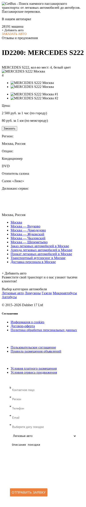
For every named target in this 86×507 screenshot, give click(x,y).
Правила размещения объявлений (36, 351)
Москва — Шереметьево (29, 242)
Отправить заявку (29, 492)
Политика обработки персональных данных (44, 330)
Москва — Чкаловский (28, 238)
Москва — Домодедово (28, 230)
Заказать (9, 128)
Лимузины (33, 293)
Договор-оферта (23, 326)
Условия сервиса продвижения (34, 372)
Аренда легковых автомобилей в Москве (41, 250)
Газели (47, 293)
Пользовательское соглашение (33, 347)
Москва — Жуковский (27, 234)
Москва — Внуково (25, 226)
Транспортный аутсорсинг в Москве (38, 258)
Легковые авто (13, 293)
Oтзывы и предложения (20, 38)
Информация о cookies (27, 322)
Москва (16, 222)
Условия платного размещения (34, 368)
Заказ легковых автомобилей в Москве (40, 246)
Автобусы (9, 297)
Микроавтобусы (65, 293)
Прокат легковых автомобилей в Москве (41, 254)
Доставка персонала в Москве (33, 262)
